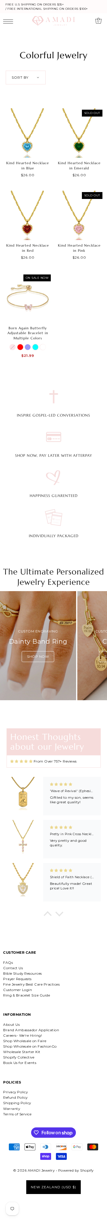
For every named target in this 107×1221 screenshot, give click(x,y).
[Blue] (28, 347)
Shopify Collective (18, 1057)
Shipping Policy (17, 1103)
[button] (48, 915)
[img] (21, 761)
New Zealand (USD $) (53, 1187)
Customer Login (17, 990)
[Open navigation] (9, 21)
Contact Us (13, 968)
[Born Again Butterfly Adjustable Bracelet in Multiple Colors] (27, 297)
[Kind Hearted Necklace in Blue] (27, 133)
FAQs (8, 962)
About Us (11, 1024)
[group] (38, 645)
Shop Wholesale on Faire (25, 1041)
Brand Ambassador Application (31, 1030)
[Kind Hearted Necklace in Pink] (79, 215)
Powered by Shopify (76, 1170)
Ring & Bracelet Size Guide (26, 995)
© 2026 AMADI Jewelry (34, 1170)
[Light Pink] (12, 347)
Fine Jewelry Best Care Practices (31, 984)
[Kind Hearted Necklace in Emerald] (79, 133)
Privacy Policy (15, 1092)
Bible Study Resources (22, 973)
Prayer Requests (17, 979)
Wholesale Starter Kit (22, 1052)
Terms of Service (17, 1114)
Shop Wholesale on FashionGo (30, 1046)
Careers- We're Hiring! (22, 1035)
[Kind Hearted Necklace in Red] (27, 215)
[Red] (20, 347)
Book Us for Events (19, 1063)
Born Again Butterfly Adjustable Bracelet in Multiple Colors (27, 333)
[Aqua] (35, 347)
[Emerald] (43, 347)
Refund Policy (15, 1097)
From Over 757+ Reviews (55, 761)
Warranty (11, 1108)
